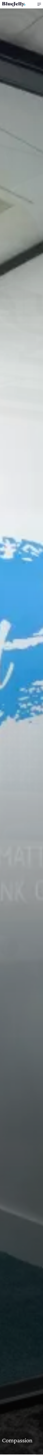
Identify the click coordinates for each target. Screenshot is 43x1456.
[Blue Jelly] (13, 4)
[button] (39, 4)
